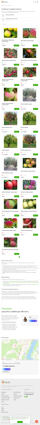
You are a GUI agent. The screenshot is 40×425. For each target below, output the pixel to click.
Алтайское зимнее (12, 282)
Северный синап (35, 284)
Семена (15, 399)
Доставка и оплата (4, 412)
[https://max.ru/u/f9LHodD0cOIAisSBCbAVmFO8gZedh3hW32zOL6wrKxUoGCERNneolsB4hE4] (27, 397)
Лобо (17, 281)
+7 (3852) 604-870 (28, 394)
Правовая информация (6, 417)
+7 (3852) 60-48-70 (9, 366)
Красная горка (20, 282)
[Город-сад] (4, 2)
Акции (2, 410)
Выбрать (35, 64)
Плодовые (15, 394)
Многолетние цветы (17, 392)
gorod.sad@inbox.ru (6, 371)
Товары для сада (16, 397)
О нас (2, 407)
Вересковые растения (5, 399)
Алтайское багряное (27, 282)
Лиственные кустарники (5, 397)
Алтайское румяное (6, 283)
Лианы (2, 401)
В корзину (16, 45)
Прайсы (2, 408)
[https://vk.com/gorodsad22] (25, 397)
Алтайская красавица (35, 282)
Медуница (13, 281)
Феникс (16, 282)
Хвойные (3, 394)
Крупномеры (3, 392)
